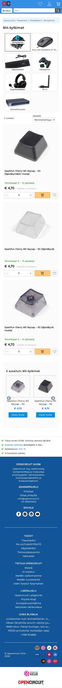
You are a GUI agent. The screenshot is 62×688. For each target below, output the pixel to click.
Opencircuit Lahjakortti (28, 595)
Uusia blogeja (28, 614)
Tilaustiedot (29, 540)
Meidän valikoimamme (28, 575)
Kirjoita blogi (28, 599)
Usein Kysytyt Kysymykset (28, 583)
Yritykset (28, 491)
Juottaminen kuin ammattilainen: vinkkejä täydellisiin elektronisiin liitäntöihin (28, 618)
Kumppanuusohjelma (28, 603)
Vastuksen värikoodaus (28, 607)
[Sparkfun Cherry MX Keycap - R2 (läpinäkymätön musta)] (31, 146)
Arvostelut (28, 571)
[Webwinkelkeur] (31, 674)
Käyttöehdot (28, 548)
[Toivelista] (37, 4)
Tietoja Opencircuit (28, 563)
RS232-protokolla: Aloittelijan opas (28, 630)
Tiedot (28, 535)
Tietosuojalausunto (28, 552)
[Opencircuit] (31, 683)
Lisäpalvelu (28, 590)
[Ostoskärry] (55, 4)
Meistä (28, 567)
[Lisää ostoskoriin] (42, 195)
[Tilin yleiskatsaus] (46, 4)
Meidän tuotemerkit (28, 579)
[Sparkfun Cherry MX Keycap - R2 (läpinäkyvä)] (31, 224)
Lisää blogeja (28, 634)
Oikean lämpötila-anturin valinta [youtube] (28, 622)
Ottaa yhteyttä (28, 495)
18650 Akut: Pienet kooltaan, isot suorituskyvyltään (28, 626)
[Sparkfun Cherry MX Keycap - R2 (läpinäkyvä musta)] (31, 302)
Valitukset (28, 556)
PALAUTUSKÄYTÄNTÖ (28, 544)
